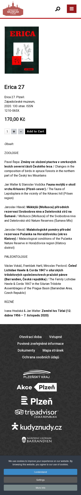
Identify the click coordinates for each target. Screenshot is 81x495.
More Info (40, 487)
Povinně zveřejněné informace (40, 344)
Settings (40, 479)
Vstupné (55, 337)
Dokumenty (26, 350)
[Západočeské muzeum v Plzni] (21, 12)
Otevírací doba (30, 337)
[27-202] (21, 50)
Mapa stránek (53, 350)
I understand (40, 471)
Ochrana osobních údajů (40, 357)
